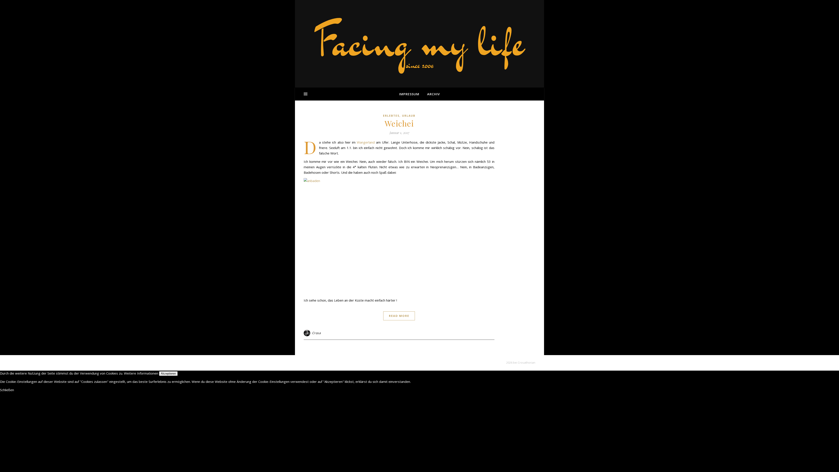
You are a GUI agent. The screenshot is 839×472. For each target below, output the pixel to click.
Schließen (7, 390)
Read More (399, 316)
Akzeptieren (168, 373)
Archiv (433, 94)
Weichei (399, 123)
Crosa (316, 333)
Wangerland (366, 142)
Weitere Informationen (141, 373)
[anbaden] (399, 236)
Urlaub (408, 116)
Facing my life (419, 41)
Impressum (409, 94)
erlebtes (391, 116)
